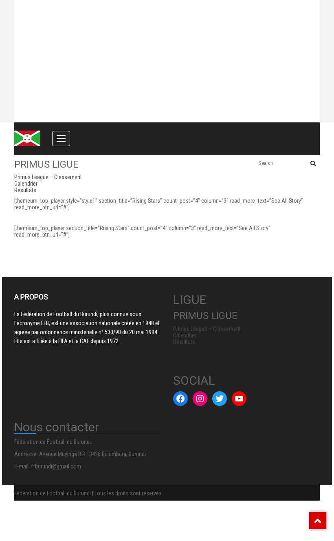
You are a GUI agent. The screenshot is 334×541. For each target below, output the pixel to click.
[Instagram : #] (200, 398)
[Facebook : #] (180, 398)
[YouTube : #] (239, 398)
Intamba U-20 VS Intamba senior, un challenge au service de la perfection (177, 22)
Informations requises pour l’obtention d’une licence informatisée (164, 36)
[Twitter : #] (219, 398)
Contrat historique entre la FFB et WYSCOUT (137, 7)
